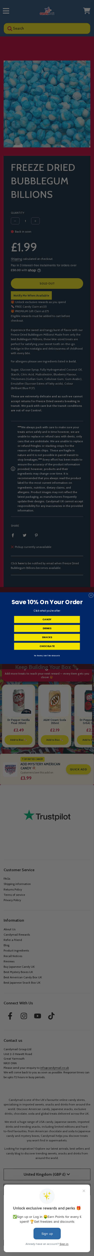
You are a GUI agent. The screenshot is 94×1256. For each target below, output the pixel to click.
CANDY (47, 619)
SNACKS (47, 637)
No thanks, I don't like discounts (47, 655)
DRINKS (47, 628)
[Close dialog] (91, 595)
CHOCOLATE (47, 646)
